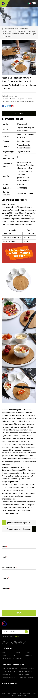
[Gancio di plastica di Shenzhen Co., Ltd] (3, 3)
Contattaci (28, 655)
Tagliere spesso (7, 674)
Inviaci (20, 113)
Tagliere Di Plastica (25, 671)
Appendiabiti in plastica (9, 668)
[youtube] (15, 642)
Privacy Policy (17, 658)
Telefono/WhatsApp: (9, 567)
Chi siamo (16, 652)
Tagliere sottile (24, 674)
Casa (5, 29)
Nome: (4, 546)
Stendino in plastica (8, 677)
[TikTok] (24, 642)
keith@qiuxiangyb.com (19, 695)
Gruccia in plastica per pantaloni (9, 672)
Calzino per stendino (26, 677)
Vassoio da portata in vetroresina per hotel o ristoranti (14, 529)
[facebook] (3, 642)
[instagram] (20, 642)
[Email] (26, 631)
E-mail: (4, 557)
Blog (14, 655)
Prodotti (10, 29)
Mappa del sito (6, 658)
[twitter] (11, 642)
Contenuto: (6, 588)
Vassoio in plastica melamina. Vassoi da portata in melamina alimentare (23, 523)
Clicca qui (17, 636)
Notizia (4, 655)
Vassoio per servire (20, 29)
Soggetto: (5, 578)
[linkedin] (7, 642)
